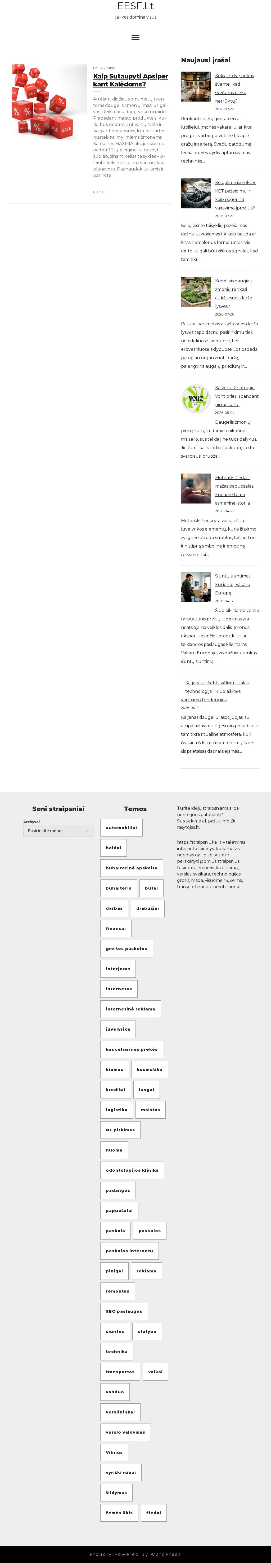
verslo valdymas (125, 1432)
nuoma (114, 1150)
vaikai (155, 1371)
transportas (120, 1371)
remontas (117, 1291)
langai (146, 1089)
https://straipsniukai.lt (199, 842)
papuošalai (119, 1210)
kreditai (115, 1089)
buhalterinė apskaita (131, 867)
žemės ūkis (119, 1512)
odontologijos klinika (132, 1170)
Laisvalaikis (104, 68)
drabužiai (147, 908)
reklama (146, 1270)
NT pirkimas (120, 1129)
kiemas (114, 1069)
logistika (117, 1109)
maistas (150, 1109)
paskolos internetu (129, 1250)
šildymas (116, 1492)
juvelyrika (118, 1029)
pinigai (114, 1270)
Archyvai (31, 821)
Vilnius (114, 1452)
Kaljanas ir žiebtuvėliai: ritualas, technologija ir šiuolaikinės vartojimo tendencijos (215, 691)
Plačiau (99, 192)
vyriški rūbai (121, 1472)
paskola (115, 1230)
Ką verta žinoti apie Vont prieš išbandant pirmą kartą (237, 396)
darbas (114, 908)
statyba (147, 1331)
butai (151, 888)
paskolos (150, 1230)
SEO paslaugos (124, 1311)
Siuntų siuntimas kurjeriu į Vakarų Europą (232, 584)
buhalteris (119, 888)
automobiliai (121, 827)
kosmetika (149, 1069)
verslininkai (120, 1412)
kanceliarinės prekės (132, 1049)
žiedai (153, 1512)
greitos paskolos (126, 948)
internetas (119, 988)
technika (117, 1351)
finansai (116, 928)
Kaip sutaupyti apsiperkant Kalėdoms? (130, 80)
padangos (118, 1190)
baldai (113, 847)
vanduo (115, 1391)
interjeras (118, 968)
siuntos (115, 1331)
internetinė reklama (130, 1009)
